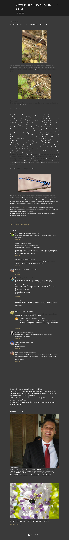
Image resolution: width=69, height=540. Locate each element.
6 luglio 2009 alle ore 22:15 (26, 243)
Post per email (19, 222)
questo (22, 207)
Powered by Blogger (36, 534)
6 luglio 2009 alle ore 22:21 (28, 259)
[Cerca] (58, 4)
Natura (22, 224)
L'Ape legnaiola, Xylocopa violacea (29, 521)
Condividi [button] (12, 222)
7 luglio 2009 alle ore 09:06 (26, 332)
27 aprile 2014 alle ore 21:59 (38, 318)
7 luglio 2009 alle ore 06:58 (24, 300)
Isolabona (17, 224)
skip (16, 300)
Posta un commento (21, 477)
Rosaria (17, 278)
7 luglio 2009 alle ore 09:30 (27, 342)
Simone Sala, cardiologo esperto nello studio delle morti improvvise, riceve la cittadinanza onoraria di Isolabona (32, 472)
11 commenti (19, 524)
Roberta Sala (19, 269)
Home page (20, 13)
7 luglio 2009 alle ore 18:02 (29, 352)
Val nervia (26, 224)
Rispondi (17, 239)
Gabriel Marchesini (25, 318)
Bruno (17, 332)
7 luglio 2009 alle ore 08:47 (26, 311)
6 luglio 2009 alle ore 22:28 (30, 269)
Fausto (17, 311)
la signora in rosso (20, 233)
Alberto (17, 342)
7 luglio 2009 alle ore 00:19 (26, 277)
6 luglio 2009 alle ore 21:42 (32, 233)
